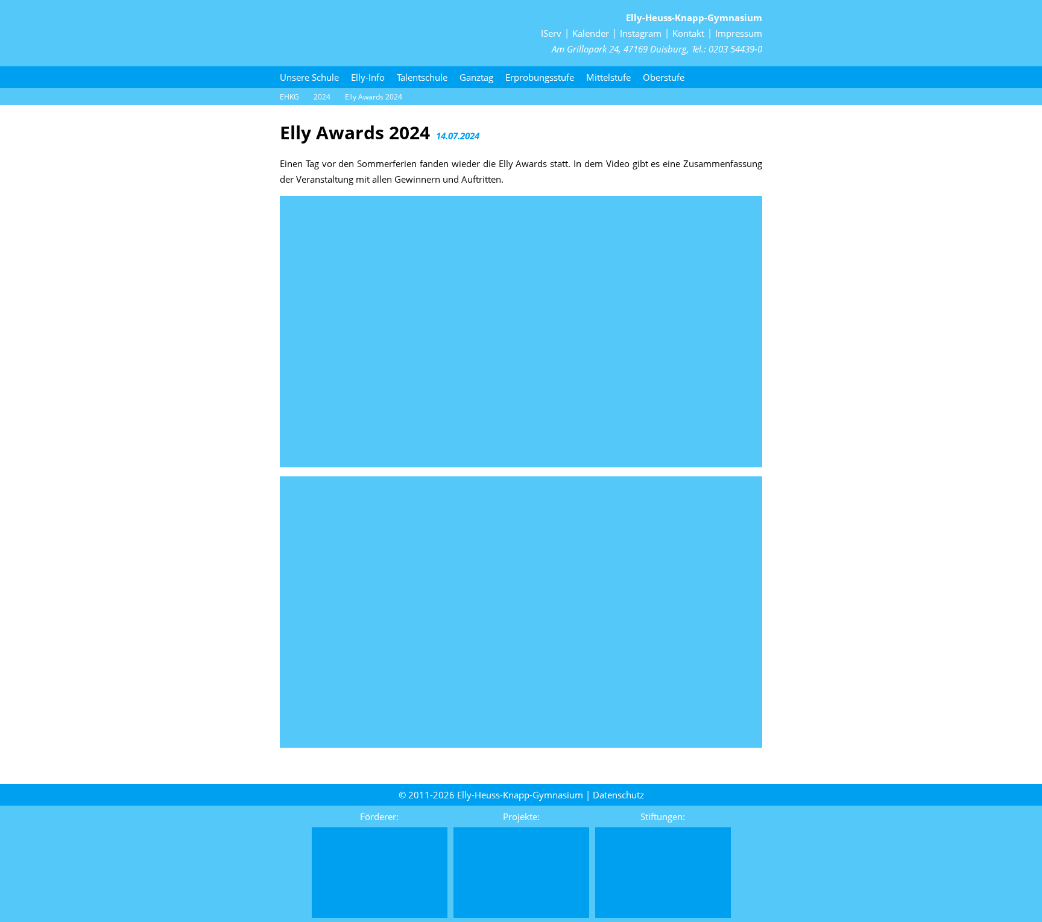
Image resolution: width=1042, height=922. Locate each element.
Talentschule (422, 77)
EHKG (289, 97)
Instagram (641, 33)
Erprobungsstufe (539, 77)
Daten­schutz (618, 795)
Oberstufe (663, 77)
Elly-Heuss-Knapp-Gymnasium (694, 17)
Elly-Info (368, 77)
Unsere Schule (309, 77)
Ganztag (476, 77)
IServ (551, 33)
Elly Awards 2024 (373, 97)
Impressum (738, 33)
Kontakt (688, 33)
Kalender (590, 33)
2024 (322, 97)
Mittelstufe (608, 77)
